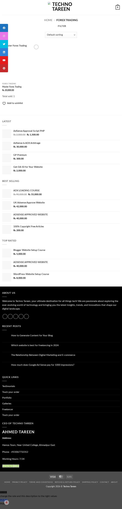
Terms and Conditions (41, 482)
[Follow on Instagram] (10, 316)
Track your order (10, 392)
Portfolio (6, 398)
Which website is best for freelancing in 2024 (35, 345)
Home (48, 20)
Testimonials (8, 386)
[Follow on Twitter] (15, 316)
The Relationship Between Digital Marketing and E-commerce (43, 355)
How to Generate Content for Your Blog (32, 335)
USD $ (28, 494)
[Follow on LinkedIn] (21, 316)
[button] (4, 7)
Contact (104, 482)
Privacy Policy (19, 482)
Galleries (6, 403)
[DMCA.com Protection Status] (11, 466)
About (114, 482)
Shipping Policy (90, 482)
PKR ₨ (3, 502)
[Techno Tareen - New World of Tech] (61, 7)
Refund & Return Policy (67, 482)
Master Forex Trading (11, 87)
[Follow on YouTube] (26, 316)
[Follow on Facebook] (5, 316)
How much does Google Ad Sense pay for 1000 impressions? (42, 365)
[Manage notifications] (6, 502)
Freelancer (7, 409)
